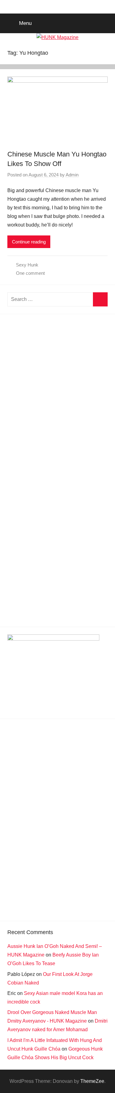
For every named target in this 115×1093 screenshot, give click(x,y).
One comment (30, 273)
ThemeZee (92, 1081)
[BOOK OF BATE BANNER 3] (53, 638)
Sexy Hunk (27, 264)
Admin (72, 174)
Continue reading (29, 241)
